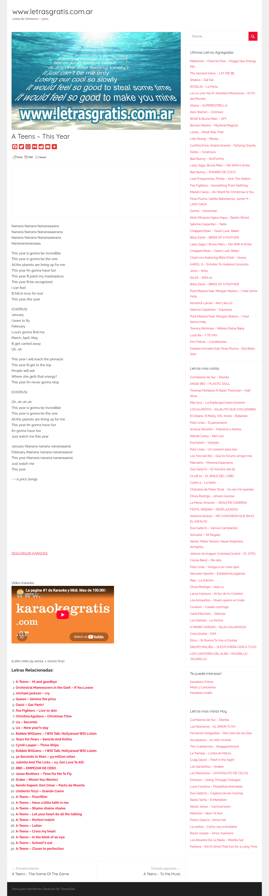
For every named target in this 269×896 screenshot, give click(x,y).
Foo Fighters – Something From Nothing (219, 185)
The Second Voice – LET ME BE (212, 73)
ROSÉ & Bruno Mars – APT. (208, 119)
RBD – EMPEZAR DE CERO (36, 768)
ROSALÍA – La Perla (204, 86)
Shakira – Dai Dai (202, 80)
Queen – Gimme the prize (36, 699)
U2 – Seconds (26, 722)
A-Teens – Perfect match (35, 820)
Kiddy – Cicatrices (203, 152)
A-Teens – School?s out (34, 843)
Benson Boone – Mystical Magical (214, 125)
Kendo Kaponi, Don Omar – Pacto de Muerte (50, 785)
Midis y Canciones (203, 687)
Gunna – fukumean (203, 211)
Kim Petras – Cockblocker (208, 342)
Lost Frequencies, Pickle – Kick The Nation (220, 178)
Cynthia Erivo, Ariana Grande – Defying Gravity (223, 145)
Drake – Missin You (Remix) (37, 779)
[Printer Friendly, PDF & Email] (29, 156)
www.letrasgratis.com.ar (52, 11)
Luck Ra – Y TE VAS (203, 335)
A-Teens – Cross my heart (36, 831)
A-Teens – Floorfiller (32, 797)
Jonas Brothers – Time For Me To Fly (44, 774)
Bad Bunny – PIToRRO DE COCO (213, 172)
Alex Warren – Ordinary (206, 112)
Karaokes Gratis (201, 693)
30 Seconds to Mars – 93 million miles (45, 756)
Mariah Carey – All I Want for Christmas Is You (222, 192)
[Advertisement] (96, 191)
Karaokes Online (201, 682)
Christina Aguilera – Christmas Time (44, 716)
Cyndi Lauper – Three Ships (37, 745)
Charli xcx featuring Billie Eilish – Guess (218, 257)
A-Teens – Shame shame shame (41, 808)
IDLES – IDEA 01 (201, 277)
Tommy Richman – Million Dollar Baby (217, 328)
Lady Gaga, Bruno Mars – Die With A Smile (220, 165)
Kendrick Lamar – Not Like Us (211, 303)
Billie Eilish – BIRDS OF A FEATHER (214, 237)
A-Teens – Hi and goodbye (36, 682)
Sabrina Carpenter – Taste (208, 224)
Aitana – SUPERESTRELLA (208, 105)
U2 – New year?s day (32, 728)
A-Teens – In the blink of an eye (40, 837)
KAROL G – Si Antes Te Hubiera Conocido (219, 264)
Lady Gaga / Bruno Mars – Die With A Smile (221, 244)
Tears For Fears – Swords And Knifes (44, 739)
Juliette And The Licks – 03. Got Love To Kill (50, 762)
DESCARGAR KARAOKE (30, 553)
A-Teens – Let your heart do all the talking (49, 814)
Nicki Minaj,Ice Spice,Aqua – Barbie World (219, 217)
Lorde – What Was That (206, 132)
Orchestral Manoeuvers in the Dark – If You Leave (54, 687)
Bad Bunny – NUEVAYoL (207, 159)
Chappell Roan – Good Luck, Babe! (214, 231)
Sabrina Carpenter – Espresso (211, 309)
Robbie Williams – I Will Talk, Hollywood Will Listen (56, 733)
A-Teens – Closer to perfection (40, 849)
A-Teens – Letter (29, 826)
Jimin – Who (199, 271)
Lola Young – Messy (204, 138)
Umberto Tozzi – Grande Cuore (40, 791)
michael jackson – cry (33, 693)
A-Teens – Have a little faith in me (42, 803)
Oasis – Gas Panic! (30, 705)
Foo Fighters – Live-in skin (36, 710)
